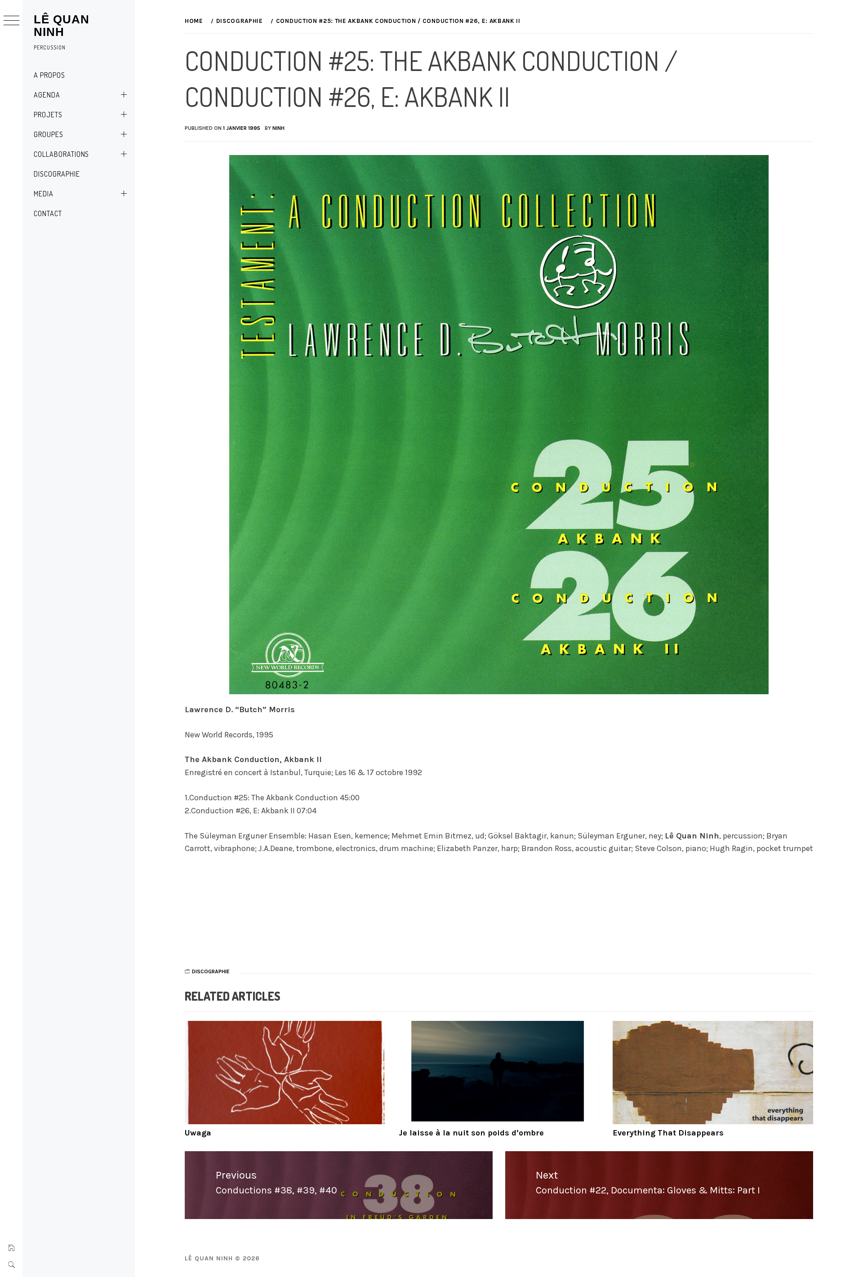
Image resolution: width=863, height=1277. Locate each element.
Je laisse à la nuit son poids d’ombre (471, 1133)
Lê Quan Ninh (61, 26)
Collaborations (61, 154)
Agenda (47, 94)
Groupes (48, 134)
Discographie (57, 173)
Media (43, 193)
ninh (278, 128)
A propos (49, 75)
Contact (48, 213)
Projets (48, 114)
